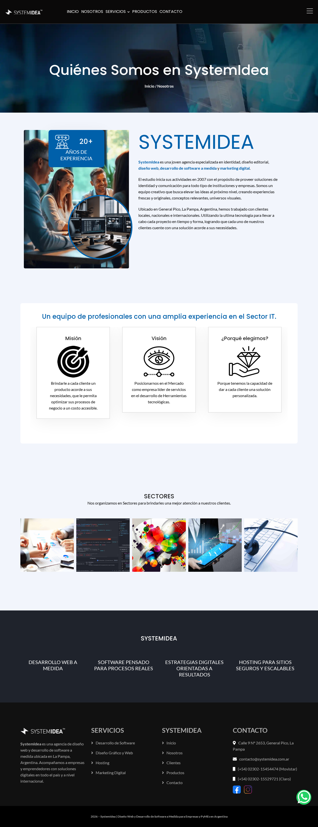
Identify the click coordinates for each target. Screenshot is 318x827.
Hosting (102, 762)
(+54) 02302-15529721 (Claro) (264, 778)
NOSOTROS (92, 11)
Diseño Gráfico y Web (114, 752)
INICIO (73, 11)
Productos (175, 772)
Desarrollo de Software (115, 742)
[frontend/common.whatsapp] (303, 797)
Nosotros (174, 752)
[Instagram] (248, 789)
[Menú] (310, 10)
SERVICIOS (116, 11)
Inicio (149, 86)
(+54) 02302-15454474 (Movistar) (267, 768)
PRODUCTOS (144, 11)
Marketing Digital (111, 772)
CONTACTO (170, 11)
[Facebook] (237, 789)
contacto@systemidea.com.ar (264, 759)
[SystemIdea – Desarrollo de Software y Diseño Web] (25, 10)
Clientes (173, 762)
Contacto (174, 782)
